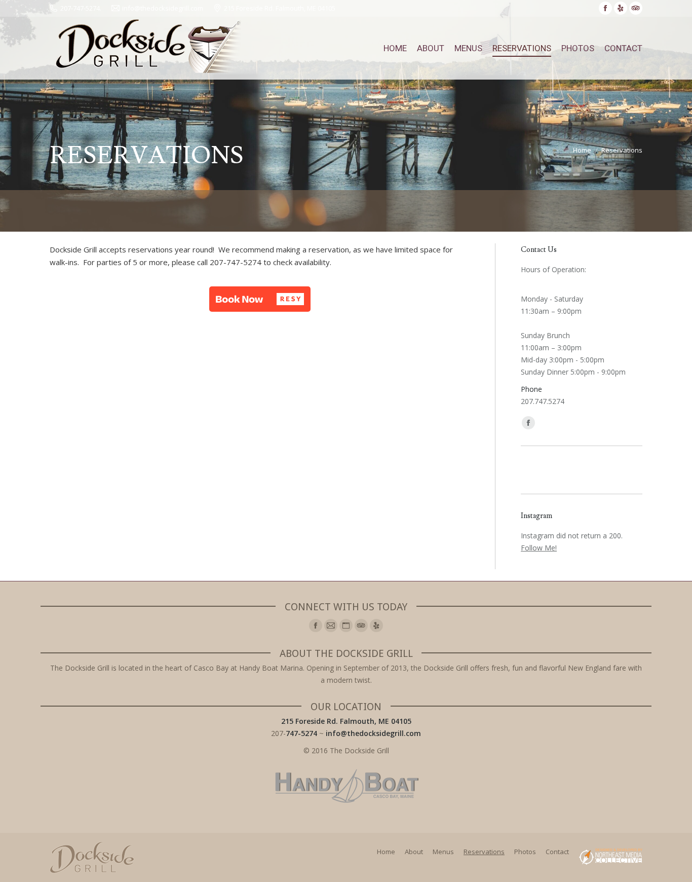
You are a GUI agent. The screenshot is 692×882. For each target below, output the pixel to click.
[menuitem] (395, 48)
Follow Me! (539, 548)
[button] (260, 299)
